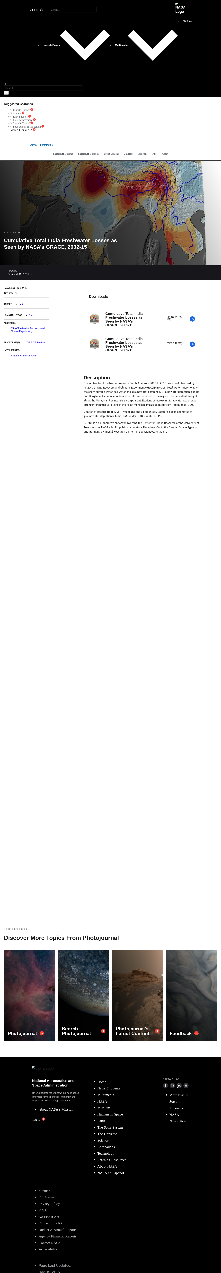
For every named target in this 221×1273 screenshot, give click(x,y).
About (165, 153)
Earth (21, 304)
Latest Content (111, 153)
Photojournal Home (63, 153)
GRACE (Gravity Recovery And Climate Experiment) (27, 330)
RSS (154, 153)
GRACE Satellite (36, 342)
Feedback (142, 153)
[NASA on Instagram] (172, 1085)
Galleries (128, 153)
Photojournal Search (88, 153)
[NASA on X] (179, 1085)
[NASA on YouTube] (186, 1085)
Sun (31, 315)
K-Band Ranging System (23, 355)
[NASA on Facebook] (165, 1085)
